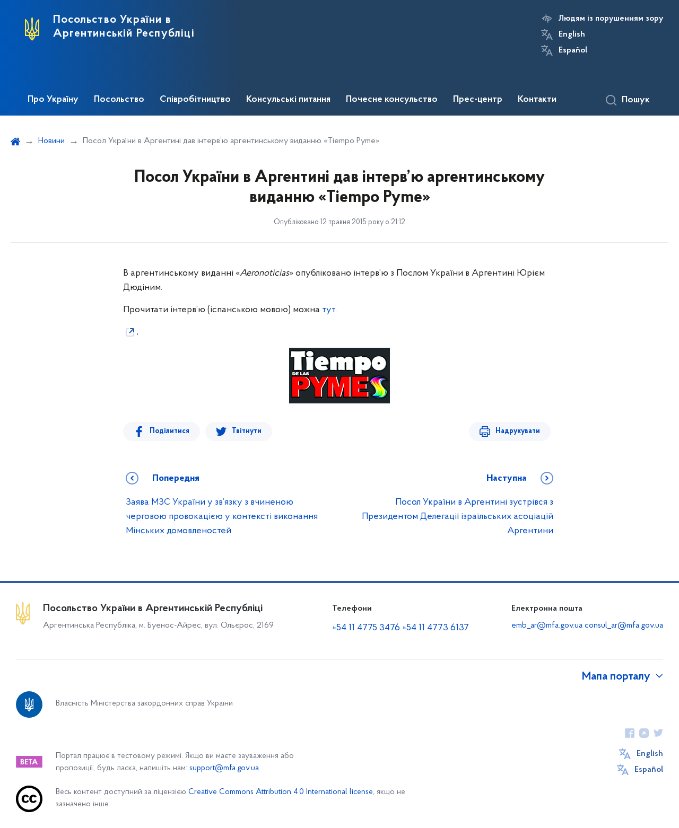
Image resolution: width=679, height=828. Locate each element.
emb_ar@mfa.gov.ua (546, 625)
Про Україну (53, 99)
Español (573, 50)
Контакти (537, 99)
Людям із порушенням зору (611, 18)
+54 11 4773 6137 (435, 628)
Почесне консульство (392, 99)
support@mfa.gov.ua (224, 768)
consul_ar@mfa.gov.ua (624, 625)
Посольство (119, 99)
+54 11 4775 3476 (366, 628)
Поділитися (169, 431)
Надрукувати (517, 431)
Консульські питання (288, 99)
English (572, 34)
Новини (51, 141)
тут (328, 310)
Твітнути (247, 431)
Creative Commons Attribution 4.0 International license (280, 792)
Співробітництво (195, 99)
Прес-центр (477, 99)
